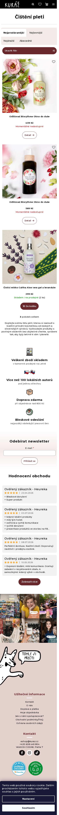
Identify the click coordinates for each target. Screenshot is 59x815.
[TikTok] (37, 753)
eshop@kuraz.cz (30, 741)
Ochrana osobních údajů (29, 723)
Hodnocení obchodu (30, 476)
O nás (29, 705)
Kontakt (29, 702)
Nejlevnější (35, 32)
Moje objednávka (29, 712)
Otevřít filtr (11, 50)
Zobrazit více (29, 581)
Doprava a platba (29, 709)
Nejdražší (8, 40)
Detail (28, 135)
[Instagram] (29, 753)
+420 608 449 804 (29, 744)
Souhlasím (28, 808)
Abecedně (26, 40)
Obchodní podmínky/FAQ (29, 719)
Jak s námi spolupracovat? (29, 716)
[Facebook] (22, 753)
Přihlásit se (29, 461)
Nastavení (28, 799)
